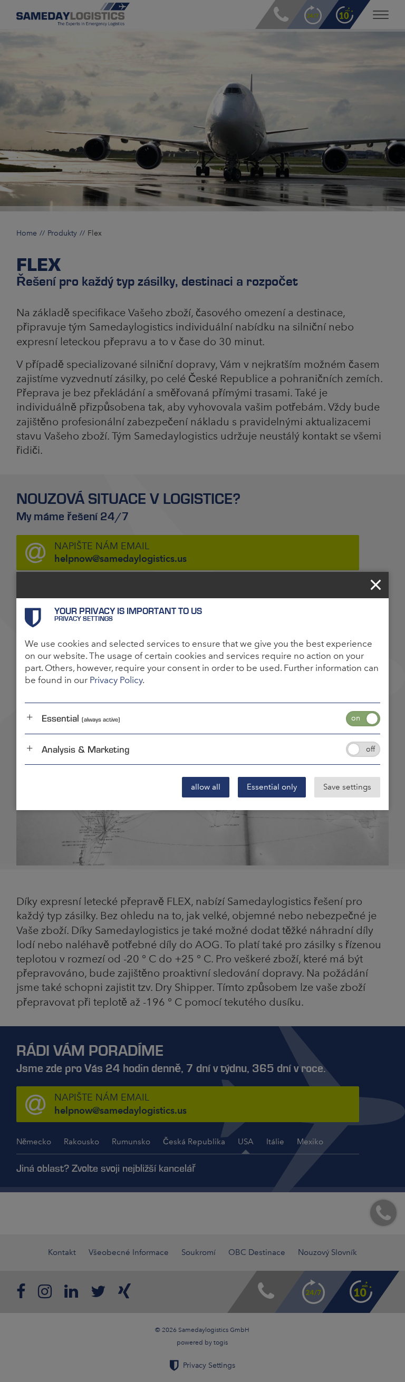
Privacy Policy (116, 680)
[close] (375, 585)
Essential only (272, 787)
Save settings (347, 787)
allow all (205, 787)
